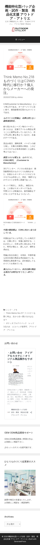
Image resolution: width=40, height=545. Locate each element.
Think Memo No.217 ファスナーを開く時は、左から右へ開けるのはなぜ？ (19, 316)
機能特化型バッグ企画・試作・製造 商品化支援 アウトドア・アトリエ (20, 12)
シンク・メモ (11, 310)
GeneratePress (20, 541)
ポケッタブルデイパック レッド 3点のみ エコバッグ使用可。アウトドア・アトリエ (20, 326)
